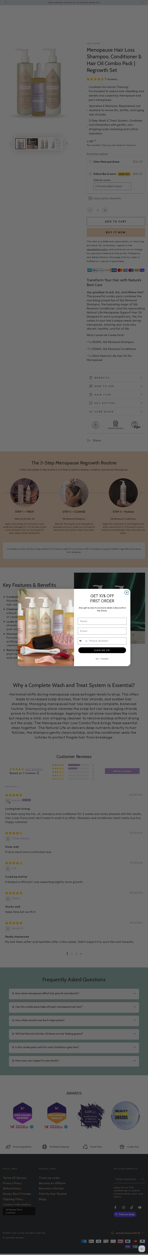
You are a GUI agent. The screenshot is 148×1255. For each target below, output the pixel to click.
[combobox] (83, 641)
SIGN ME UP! (102, 650)
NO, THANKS (102, 659)
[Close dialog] (127, 592)
